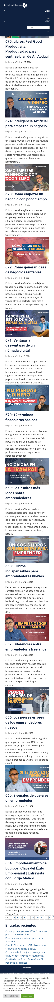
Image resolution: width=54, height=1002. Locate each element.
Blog (47, 10)
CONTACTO (27, 968)
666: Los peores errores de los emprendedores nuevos (24, 722)
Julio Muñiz (13, 62)
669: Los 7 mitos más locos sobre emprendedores (22, 493)
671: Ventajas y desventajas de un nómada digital (20, 345)
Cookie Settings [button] (11, 996)
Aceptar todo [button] (27, 996)
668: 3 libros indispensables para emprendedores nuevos (24, 571)
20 (37, 917)
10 (32, 917)
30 (42, 917)
